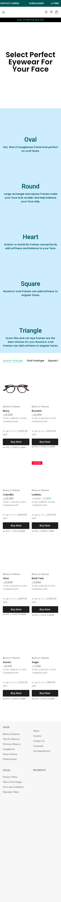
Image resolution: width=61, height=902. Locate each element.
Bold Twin (38, 578)
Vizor (6, 578)
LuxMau (36, 494)
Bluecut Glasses (11, 406)
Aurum (7, 662)
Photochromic (10, 759)
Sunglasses (9, 749)
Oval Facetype (35, 360)
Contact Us (39, 741)
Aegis (35, 662)
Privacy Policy (10, 777)
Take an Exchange (12, 782)
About (36, 731)
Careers (37, 736)
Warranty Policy (11, 792)
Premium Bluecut (11, 744)
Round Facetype (13, 360)
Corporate (38, 746)
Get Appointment (41, 751)
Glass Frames (10, 754)
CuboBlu (8, 494)
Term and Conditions (13, 787)
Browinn (37, 411)
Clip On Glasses (11, 739)
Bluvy (6, 411)
